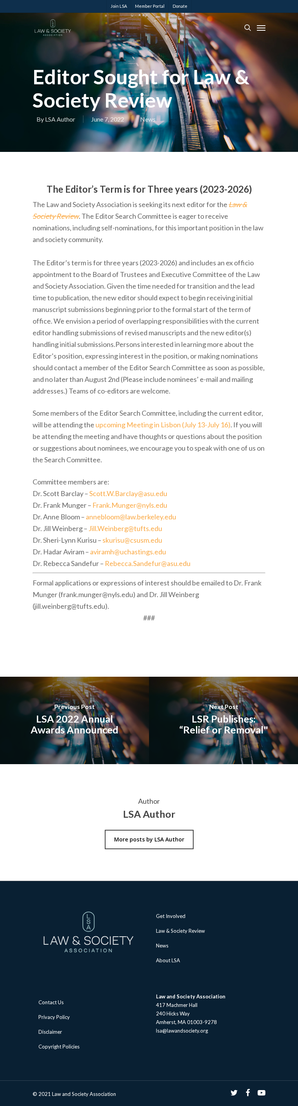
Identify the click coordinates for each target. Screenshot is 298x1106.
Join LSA (119, 6)
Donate (180, 6)
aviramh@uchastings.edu (128, 551)
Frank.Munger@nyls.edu (129, 505)
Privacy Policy (54, 1017)
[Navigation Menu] (261, 27)
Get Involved (170, 916)
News (148, 119)
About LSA (168, 960)
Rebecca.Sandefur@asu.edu (148, 563)
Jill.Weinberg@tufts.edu (125, 528)
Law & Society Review (180, 931)
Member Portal (150, 6)
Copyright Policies (59, 1046)
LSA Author (60, 119)
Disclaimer (50, 1032)
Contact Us (51, 1002)
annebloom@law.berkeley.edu (131, 516)
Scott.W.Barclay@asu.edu (128, 493)
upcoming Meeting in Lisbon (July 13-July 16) (162, 424)
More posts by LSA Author (149, 839)
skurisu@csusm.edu (132, 540)
